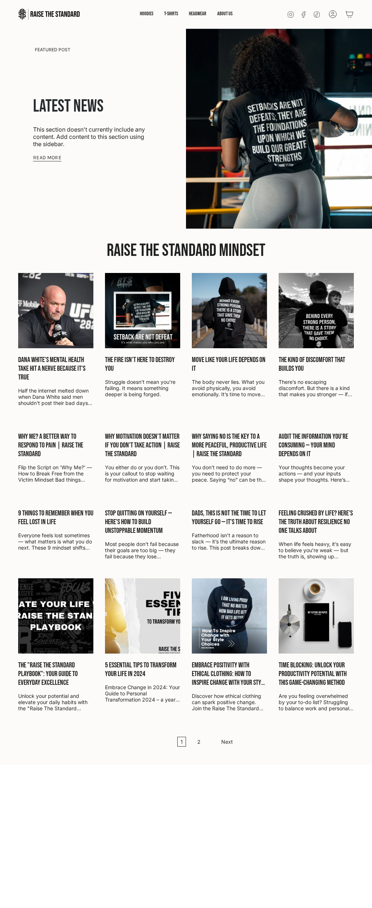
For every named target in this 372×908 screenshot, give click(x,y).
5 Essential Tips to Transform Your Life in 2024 (141, 669)
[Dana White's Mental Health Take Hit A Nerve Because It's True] (55, 310)
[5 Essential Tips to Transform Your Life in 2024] (142, 616)
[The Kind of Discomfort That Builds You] (316, 310)
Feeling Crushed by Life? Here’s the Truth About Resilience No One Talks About (316, 522)
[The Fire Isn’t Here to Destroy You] (142, 310)
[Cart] (349, 14)
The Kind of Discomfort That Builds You (312, 364)
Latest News (68, 106)
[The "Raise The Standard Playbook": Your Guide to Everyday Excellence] (55, 616)
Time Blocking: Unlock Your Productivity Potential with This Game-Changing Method (313, 674)
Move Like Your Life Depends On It (229, 364)
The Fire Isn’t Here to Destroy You (140, 364)
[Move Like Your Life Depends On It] (229, 310)
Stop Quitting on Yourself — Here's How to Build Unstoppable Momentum (138, 522)
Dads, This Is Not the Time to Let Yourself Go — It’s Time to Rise (229, 517)
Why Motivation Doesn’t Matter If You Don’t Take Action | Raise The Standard (142, 445)
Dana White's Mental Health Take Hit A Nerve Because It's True (51, 368)
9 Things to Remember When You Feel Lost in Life (55, 517)
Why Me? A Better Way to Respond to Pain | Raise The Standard (50, 445)
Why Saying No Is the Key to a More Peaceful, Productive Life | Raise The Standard (229, 445)
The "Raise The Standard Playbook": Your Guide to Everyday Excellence (48, 674)
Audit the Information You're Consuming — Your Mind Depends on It (313, 445)
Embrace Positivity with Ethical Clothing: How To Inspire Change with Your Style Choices (229, 674)
